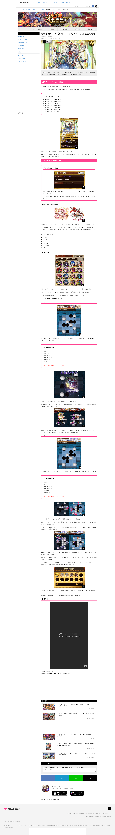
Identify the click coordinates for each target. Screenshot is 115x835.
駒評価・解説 (64, 29)
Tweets (19, 115)
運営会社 (98, 813)
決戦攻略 (77, 29)
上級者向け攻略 (21, 58)
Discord (62, 2)
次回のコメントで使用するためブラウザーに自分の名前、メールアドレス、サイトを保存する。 (65, 767)
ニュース (45, 2)
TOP (34, 2)
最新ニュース (21, 36)
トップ (24, 29)
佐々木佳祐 (43, 36)
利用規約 (82, 813)
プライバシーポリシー (73, 813)
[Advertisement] (69, 687)
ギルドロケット (70, 2)
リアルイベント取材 (22, 39)
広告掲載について (90, 813)
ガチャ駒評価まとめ (37, 29)
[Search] (90, 6)
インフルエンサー (53, 2)
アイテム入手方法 (22, 61)
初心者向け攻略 (91, 29)
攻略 (39, 2)
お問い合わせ (105, 813)
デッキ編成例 (51, 29)
